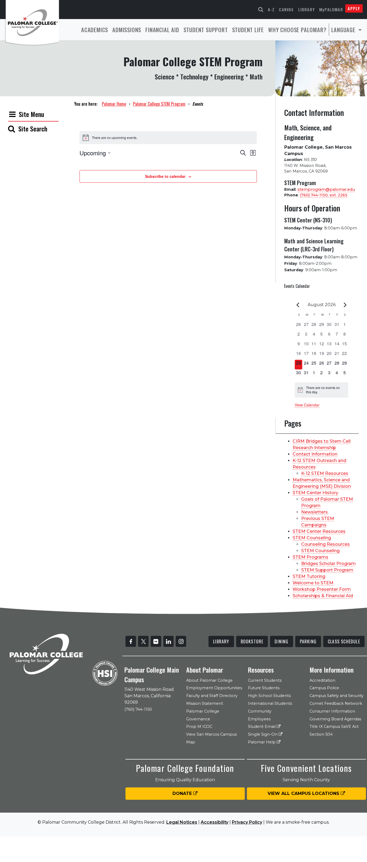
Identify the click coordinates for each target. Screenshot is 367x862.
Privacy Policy (247, 822)
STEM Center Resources (319, 531)
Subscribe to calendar (165, 176)
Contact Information (315, 454)
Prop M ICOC (199, 726)
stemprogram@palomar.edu (326, 189)
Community (259, 711)
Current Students (265, 680)
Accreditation (322, 680)
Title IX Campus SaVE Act (334, 726)
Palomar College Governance (202, 715)
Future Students (263, 687)
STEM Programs (310, 557)
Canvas (286, 9)
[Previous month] (298, 305)
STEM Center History (315, 492)
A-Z (271, 9)
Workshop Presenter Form (322, 589)
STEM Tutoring (309, 576)
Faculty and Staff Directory (212, 695)
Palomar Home (114, 104)
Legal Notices (181, 822)
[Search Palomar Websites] (261, 9)
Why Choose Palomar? (297, 29)
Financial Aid (162, 29)
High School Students (269, 695)
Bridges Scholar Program (328, 563)
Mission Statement (204, 703)
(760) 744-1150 (138, 709)
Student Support (206, 29)
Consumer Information (332, 711)
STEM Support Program (327, 570)
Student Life (248, 29)
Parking (308, 641)
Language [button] (344, 29)
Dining (281, 641)
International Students (270, 703)
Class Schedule (344, 641)
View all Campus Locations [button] (304, 793)
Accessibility (214, 822)
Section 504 (321, 734)
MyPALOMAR (331, 9)
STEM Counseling (312, 537)
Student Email (262, 726)
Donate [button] (182, 793)
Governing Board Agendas (335, 719)
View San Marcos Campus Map (211, 738)
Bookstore (252, 641)
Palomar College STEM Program (159, 104)
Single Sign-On (263, 734)
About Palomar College (209, 680)
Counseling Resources (325, 544)
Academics (94, 29)
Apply (354, 8)
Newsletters (314, 512)
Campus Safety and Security (337, 695)
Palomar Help (262, 742)
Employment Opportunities (214, 687)
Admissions (126, 29)
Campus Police (324, 687)
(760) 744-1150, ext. (323, 195)
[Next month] (345, 305)
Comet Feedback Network (336, 703)
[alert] (321, 390)
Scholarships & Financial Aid (323, 595)
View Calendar (307, 405)
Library (306, 9)
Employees (259, 719)
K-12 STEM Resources (324, 473)
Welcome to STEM (313, 582)
